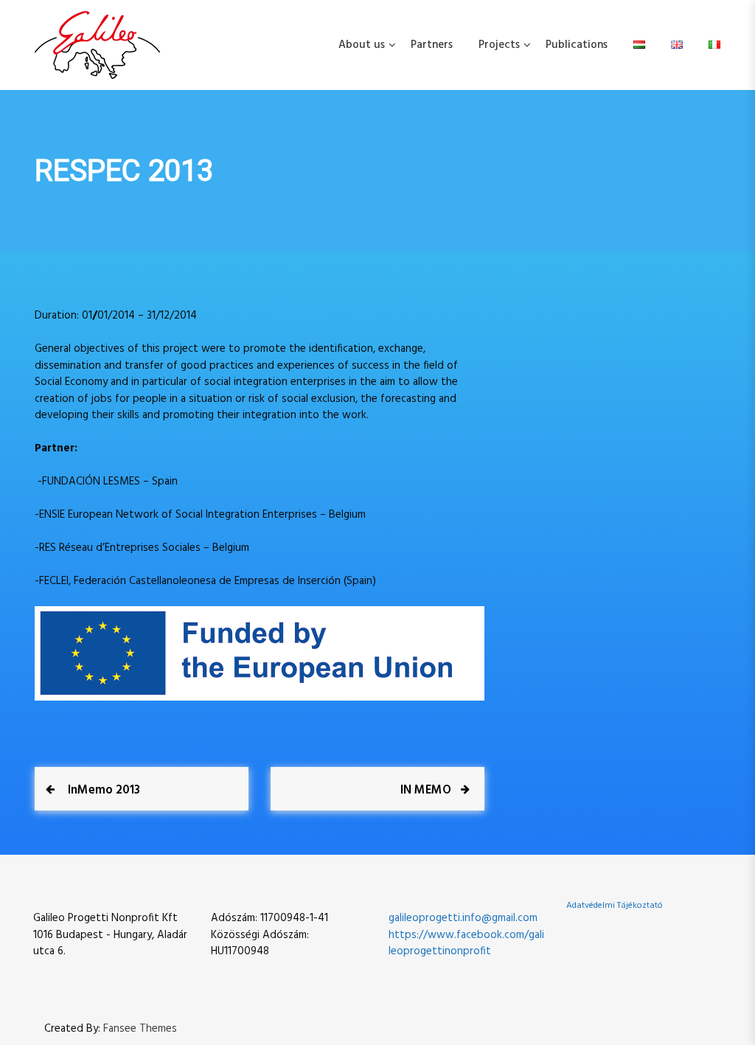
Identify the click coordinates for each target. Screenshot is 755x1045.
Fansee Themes (140, 1029)
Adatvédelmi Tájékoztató (614, 905)
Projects (499, 45)
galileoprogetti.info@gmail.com (463, 918)
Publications (577, 45)
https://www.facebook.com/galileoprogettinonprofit (466, 943)
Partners (432, 45)
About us (361, 45)
